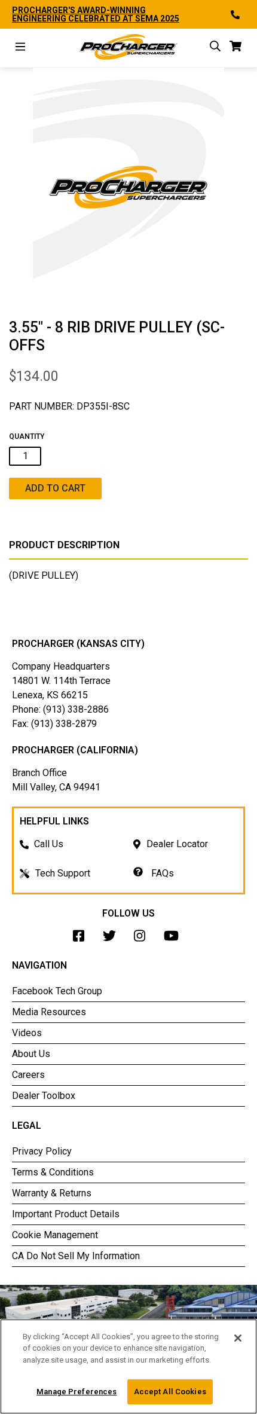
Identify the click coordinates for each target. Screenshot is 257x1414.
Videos (27, 1033)
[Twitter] (112, 939)
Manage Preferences (76, 1391)
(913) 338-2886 (76, 709)
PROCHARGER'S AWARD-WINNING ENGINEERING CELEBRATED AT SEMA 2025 (95, 14)
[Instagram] (143, 939)
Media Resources (49, 1012)
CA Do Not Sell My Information (76, 1256)
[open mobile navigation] (20, 48)
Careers (28, 1074)
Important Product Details (66, 1214)
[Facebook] (82, 939)
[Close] (238, 1338)
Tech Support (62, 873)
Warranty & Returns (51, 1193)
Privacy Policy (42, 1151)
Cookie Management (55, 1235)
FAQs (161, 873)
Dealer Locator (177, 844)
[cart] (236, 48)
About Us (31, 1053)
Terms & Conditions (53, 1172)
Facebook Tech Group (57, 991)
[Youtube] (174, 939)
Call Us (48, 844)
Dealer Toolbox (43, 1095)
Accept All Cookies (170, 1391)
